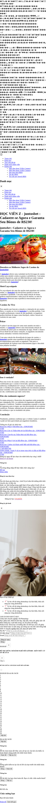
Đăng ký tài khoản (6, 458)
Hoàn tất (3, 755)
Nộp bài (3, 735)
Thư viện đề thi (9, 162)
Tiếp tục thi (12, 755)
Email (2, 635)
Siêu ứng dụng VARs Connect (19, 168)
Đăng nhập (4, 472)
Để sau (2, 470)
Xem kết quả (11, 802)
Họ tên (3, 631)
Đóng (2, 642)
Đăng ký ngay (5, 639)
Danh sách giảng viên (12, 164)
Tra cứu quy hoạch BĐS (17, 176)
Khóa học (7, 160)
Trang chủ (8, 158)
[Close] (1, 466)
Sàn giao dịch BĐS (16, 172)
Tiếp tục (9, 780)
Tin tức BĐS (13, 174)
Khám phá (8, 166)
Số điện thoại (5, 633)
